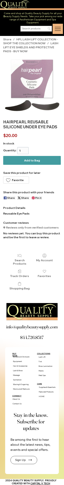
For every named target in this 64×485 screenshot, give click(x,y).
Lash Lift (42, 357)
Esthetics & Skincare (21, 357)
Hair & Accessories (20, 366)
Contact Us (17, 404)
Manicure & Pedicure (21, 389)
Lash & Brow (18, 370)
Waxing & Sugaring (21, 384)
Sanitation (17, 380)
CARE (39, 384)
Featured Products (46, 392)
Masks (41, 371)
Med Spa (42, 375)
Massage (16, 375)
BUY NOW (14, 354)
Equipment (17, 361)
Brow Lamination (45, 366)
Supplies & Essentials (47, 387)
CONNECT (17, 396)
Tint (40, 361)
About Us (16, 399)
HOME (41, 396)
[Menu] (57, 29)
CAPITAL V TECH (40, 483)
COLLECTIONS (43, 353)
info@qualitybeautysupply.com (32, 326)
